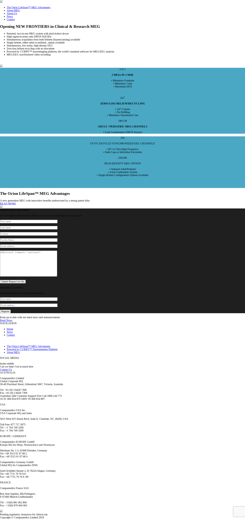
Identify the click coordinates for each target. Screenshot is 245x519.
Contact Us (6, 369)
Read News (6, 320)
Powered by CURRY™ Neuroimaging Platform (32, 349)
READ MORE (8, 203)
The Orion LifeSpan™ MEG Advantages (28, 7)
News (10, 16)
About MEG (13, 10)
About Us (12, 13)
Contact (11, 19)
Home (10, 329)
